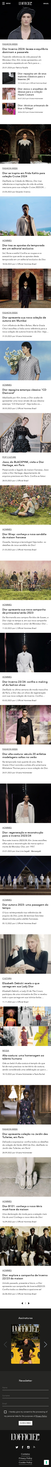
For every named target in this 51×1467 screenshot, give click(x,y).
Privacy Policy (41, 1416)
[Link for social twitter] (17, 1447)
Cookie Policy (25, 1462)
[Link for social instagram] (28, 1447)
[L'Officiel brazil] (25, 4)
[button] (45, 1344)
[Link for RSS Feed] (34, 1447)
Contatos (25, 1454)
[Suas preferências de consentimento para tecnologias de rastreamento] (46, 1462)
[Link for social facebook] (22, 1447)
